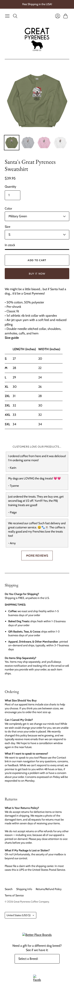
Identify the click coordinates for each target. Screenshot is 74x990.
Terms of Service (14, 895)
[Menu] (7, 16)
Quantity (10, 186)
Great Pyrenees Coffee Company (31, 901)
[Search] (15, 16)
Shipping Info (24, 889)
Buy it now (37, 273)
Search (9, 889)
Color (8, 208)
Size (7, 227)
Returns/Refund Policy (49, 889)
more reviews (37, 555)
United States (19, 915)
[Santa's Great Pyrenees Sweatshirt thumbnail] (12, 143)
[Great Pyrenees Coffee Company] (37, 39)
